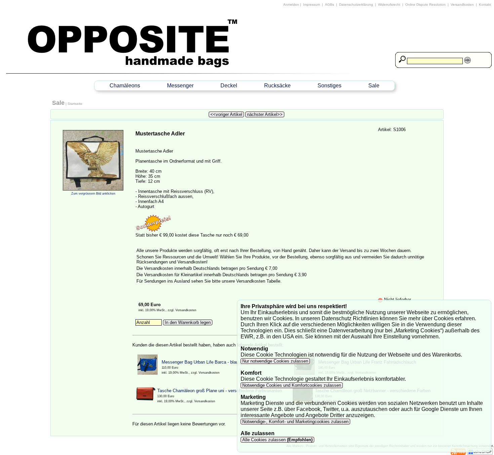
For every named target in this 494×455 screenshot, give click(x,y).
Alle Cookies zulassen (277, 439)
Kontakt (485, 4)
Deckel (228, 85)
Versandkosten (462, 4)
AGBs (329, 4)
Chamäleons (125, 85)
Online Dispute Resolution (425, 4)
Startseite (75, 104)
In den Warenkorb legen (187, 322)
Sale (373, 85)
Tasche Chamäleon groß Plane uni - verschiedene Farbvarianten (219, 390)
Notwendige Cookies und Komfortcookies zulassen (291, 385)
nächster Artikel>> (265, 114)
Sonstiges (329, 85)
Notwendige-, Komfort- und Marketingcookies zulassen (295, 421)
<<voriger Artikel (226, 114)
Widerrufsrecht (389, 4)
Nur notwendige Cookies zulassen (275, 361)
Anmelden (291, 4)
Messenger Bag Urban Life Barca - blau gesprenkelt (212, 362)
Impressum (311, 4)
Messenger (180, 85)
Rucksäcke (277, 85)
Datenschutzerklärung (356, 4)
